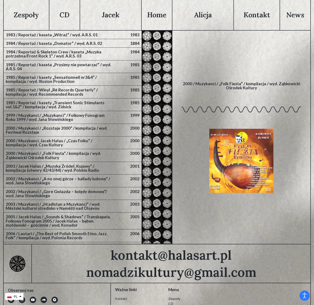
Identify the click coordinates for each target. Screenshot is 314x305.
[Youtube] (33, 300)
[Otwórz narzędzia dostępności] (304, 295)
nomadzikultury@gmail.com (171, 272)
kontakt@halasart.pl (171, 255)
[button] (14, 296)
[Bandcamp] (54, 300)
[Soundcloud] (44, 300)
